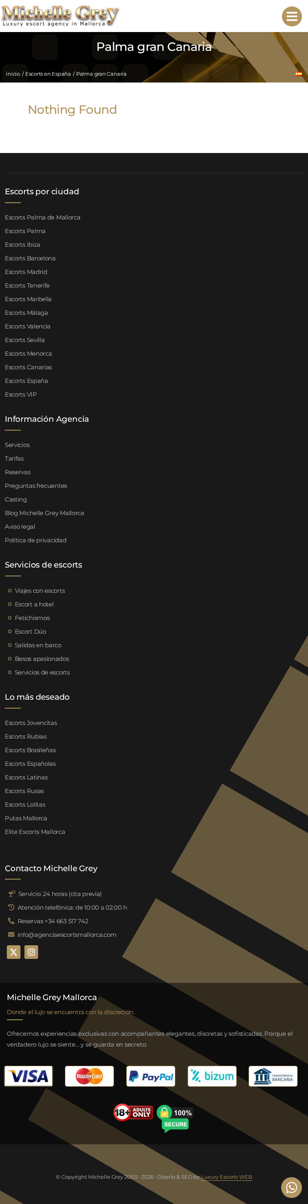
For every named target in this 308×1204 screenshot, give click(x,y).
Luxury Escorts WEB (226, 1177)
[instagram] (31, 952)
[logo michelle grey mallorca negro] (60, 7)
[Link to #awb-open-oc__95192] (292, 16)
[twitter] (13, 952)
